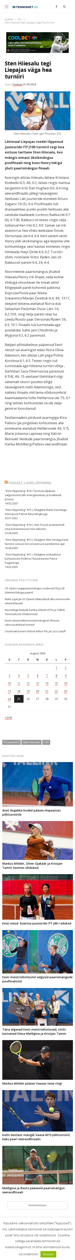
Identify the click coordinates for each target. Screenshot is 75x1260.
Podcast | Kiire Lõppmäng (30, 482)
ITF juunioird (11, 742)
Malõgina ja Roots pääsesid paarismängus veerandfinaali (33, 1190)
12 (28, 683)
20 (37, 691)
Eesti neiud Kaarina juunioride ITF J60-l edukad (36, 923)
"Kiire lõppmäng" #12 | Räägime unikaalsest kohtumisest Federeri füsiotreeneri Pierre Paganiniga (33, 559)
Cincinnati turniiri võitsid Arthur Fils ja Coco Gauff (35, 631)
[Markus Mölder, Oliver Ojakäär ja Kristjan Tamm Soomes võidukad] (37, 823)
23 (65, 691)
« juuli (8, 717)
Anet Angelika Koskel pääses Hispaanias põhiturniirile (31, 812)
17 (9, 691)
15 (56, 683)
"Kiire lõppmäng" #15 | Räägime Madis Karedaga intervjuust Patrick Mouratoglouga (36, 512)
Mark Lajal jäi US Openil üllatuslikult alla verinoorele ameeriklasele (37, 601)
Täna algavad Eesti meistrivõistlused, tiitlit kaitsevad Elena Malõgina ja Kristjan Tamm (34, 1031)
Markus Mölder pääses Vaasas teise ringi (32, 1083)
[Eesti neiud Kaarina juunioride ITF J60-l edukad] (37, 877)
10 (9, 683)
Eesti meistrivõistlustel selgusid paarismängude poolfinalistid (37, 979)
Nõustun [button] (48, 1254)
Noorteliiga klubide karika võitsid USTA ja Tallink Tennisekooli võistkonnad (35, 612)
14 (46, 683)
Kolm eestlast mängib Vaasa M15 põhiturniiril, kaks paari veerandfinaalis (36, 1137)
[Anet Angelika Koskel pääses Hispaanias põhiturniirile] (37, 764)
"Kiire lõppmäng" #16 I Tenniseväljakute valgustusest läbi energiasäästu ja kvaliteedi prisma (33, 495)
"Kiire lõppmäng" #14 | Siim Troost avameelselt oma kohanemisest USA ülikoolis (34, 527)
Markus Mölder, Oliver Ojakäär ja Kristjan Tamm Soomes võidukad (32, 866)
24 (9, 699)
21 (46, 691)
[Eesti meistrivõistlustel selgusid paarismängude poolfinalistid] (37, 932)
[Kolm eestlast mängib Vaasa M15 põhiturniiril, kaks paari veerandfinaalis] (37, 1093)
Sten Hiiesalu (31, 742)
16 (65, 683)
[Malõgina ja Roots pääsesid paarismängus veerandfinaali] (37, 1148)
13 (37, 683)
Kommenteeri (38, 1205)
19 (28, 691)
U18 (46, 742)
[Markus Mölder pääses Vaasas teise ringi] (37, 1042)
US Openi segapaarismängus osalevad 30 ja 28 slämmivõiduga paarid (34, 590)
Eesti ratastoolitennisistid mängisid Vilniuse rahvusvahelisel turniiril (32, 622)
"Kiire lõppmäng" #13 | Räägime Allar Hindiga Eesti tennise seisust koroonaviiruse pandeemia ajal (36, 542)
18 (18, 691)
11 (18, 683)
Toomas (17, 84)
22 (56, 691)
